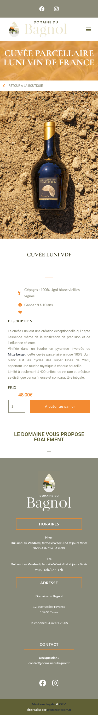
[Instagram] (56, 9)
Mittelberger (16, 354)
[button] (88, 29)
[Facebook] (41, 9)
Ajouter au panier (60, 406)
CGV (62, 704)
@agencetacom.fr (59, 710)
